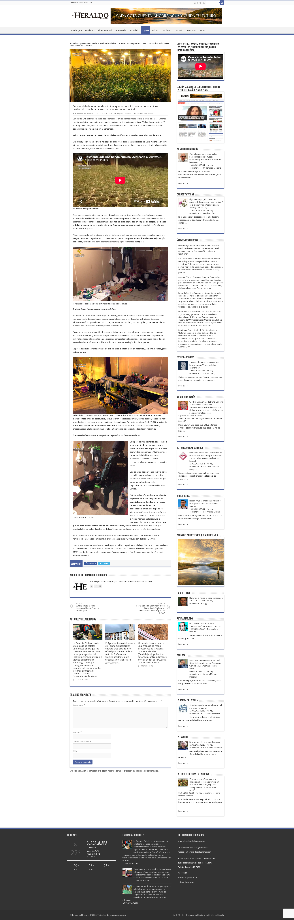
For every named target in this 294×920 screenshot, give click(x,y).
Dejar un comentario (145, 114)
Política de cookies (186, 882)
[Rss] (195, 3)
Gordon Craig (209, 373)
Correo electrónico (82, 742)
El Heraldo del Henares (84, 114)
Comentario (79, 705)
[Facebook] (198, 3)
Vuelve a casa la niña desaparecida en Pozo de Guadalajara (87, 607)
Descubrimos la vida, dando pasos (204, 742)
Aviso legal (182, 873)
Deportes (191, 30)
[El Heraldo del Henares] (90, 15)
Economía (178, 30)
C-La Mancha (120, 30)
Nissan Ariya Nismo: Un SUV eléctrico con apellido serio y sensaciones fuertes (205, 503)
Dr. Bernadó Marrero (212, 168)
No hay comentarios (204, 418)
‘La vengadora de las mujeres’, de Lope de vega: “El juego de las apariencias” (204, 365)
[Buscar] (222, 2)
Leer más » (183, 183)
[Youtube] (203, 3)
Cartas (202, 30)
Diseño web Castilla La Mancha (210, 915)
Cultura (155, 30)
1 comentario (213, 629)
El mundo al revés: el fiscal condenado (206, 598)
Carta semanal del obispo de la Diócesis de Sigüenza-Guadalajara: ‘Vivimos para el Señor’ (150, 608)
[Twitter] (200, 3)
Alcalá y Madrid (105, 30)
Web (75, 751)
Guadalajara (76, 30)
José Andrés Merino (211, 512)
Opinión (166, 30)
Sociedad (134, 30)
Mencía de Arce (209, 213)
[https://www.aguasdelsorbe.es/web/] (166, 16)
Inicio (74, 43)
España (146, 30)
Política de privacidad (187, 877)
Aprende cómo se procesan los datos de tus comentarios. (133, 771)
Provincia (89, 30)
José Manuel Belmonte (212, 748)
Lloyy (205, 603)
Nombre (77, 732)
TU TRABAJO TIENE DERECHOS (190, 448)
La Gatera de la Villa (211, 713)
